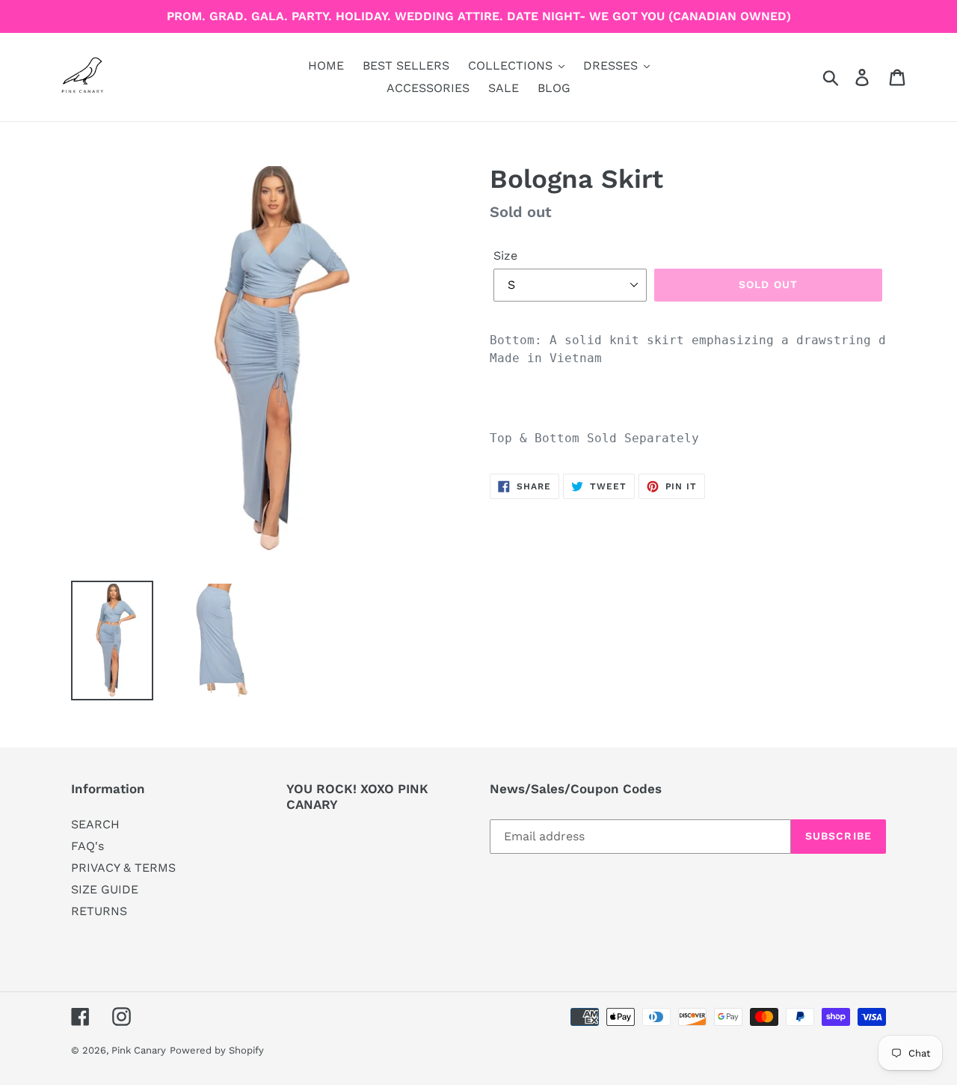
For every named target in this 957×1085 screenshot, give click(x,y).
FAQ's (87, 846)
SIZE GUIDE (104, 889)
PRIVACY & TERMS (123, 868)
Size (505, 255)
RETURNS (99, 911)
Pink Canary (138, 1050)
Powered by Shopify (217, 1050)
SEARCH (95, 824)
